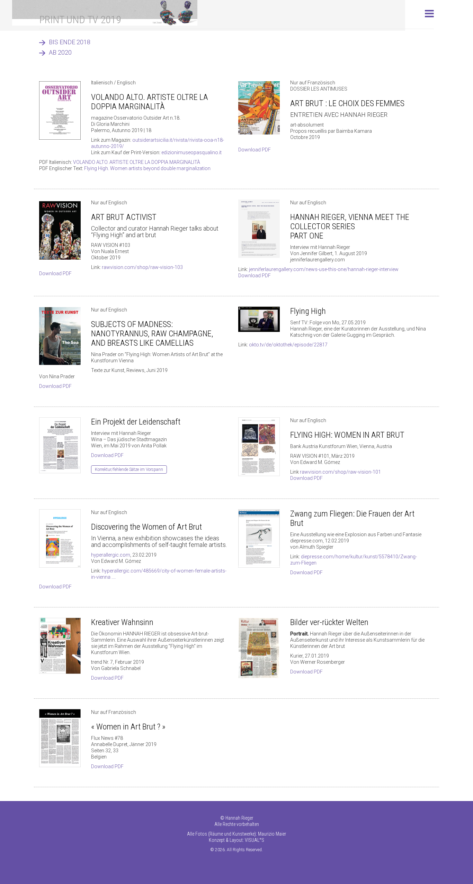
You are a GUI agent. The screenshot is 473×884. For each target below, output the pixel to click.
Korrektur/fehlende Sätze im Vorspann (129, 469)
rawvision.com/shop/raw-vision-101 (340, 472)
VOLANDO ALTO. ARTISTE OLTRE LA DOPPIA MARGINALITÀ (136, 162)
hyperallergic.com (110, 555)
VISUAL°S (254, 840)
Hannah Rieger (239, 818)
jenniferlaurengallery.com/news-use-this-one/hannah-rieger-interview (324, 269)
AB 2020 (60, 52)
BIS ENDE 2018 (69, 42)
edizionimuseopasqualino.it (191, 152)
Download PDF (254, 149)
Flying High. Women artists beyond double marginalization (147, 168)
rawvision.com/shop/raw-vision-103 (142, 267)
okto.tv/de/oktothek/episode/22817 (288, 344)
